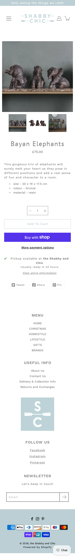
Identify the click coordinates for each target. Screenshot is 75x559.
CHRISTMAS (37, 328)
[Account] (59, 18)
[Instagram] (37, 518)
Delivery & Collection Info (37, 381)
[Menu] (8, 18)
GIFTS (37, 345)
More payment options (37, 247)
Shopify (46, 547)
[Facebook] (32, 518)
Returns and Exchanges (37, 387)
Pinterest (37, 462)
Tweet (20, 284)
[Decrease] (30, 210)
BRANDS (37, 350)
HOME (37, 323)
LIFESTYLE (37, 339)
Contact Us (38, 376)
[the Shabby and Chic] (37, 18)
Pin (59, 284)
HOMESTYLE (37, 334)
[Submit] (64, 497)
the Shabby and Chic (42, 543)
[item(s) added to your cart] (67, 18)
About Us (37, 370)
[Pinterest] (43, 518)
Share (41, 284)
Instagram (37, 456)
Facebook (37, 450)
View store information (40, 273)
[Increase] (45, 210)
